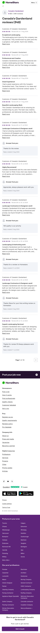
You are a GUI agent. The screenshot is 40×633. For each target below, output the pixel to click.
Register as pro (7, 417)
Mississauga (6, 530)
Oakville (4, 550)
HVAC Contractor (26, 586)
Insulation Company (27, 605)
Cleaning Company (8, 589)
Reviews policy (7, 424)
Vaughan (23, 543)
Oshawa (4, 540)
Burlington (24, 546)
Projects (5, 461)
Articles (5, 471)
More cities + (6, 560)
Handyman (24, 576)
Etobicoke (5, 543)
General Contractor (26, 583)
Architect (23, 573)
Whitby (4, 556)
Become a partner (8, 446)
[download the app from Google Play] (26, 493)
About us (5, 436)
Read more (6, 44)
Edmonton (24, 526)
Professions (6, 454)
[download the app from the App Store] (9, 493)
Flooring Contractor (8, 605)
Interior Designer (7, 583)
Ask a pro (5, 408)
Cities (4, 464)
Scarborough (25, 536)
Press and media (8, 439)
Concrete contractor (27, 601)
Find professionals (8, 398)
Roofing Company (26, 593)
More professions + (26, 608)
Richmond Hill (6, 546)
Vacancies (5, 442)
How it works (7, 395)
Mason (4, 579)
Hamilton (23, 533)
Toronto (4, 523)
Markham (23, 540)
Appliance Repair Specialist (10, 596)
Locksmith (5, 576)
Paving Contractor (7, 593)
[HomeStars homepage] (12, 2)
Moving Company (26, 579)
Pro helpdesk (6, 427)
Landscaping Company (28, 589)
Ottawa (4, 526)
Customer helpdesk (9, 405)
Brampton (5, 536)
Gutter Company (7, 601)
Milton (22, 553)
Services (5, 458)
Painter (4, 586)
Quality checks (7, 402)
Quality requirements (9, 420)
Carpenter (5, 573)
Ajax (22, 550)
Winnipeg (23, 530)
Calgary (23, 523)
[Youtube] (8, 481)
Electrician (24, 569)
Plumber (4, 569)
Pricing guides (7, 468)
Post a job (5, 392)
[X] (12, 481)
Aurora (23, 556)
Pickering (5, 553)
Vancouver (5, 533)
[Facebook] (4, 481)
